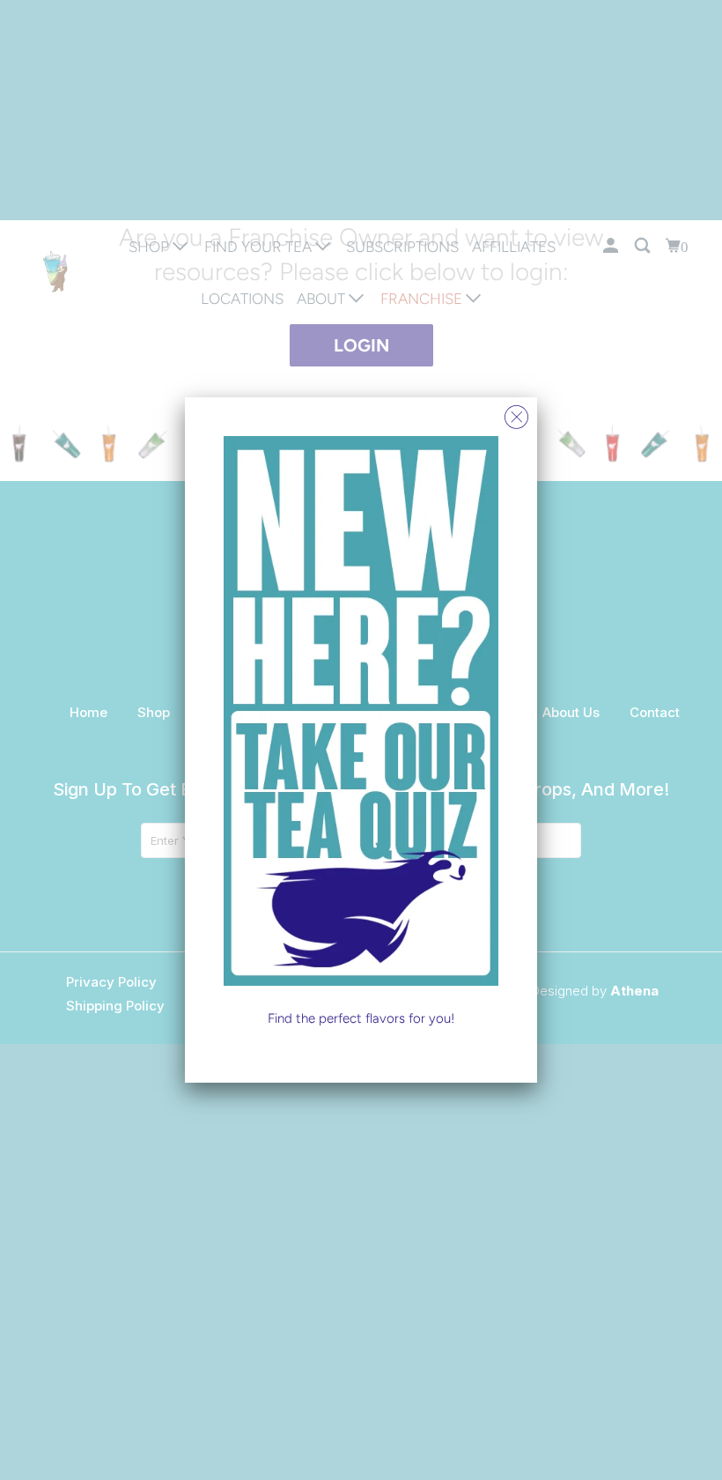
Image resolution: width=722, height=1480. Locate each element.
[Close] (516, 413)
